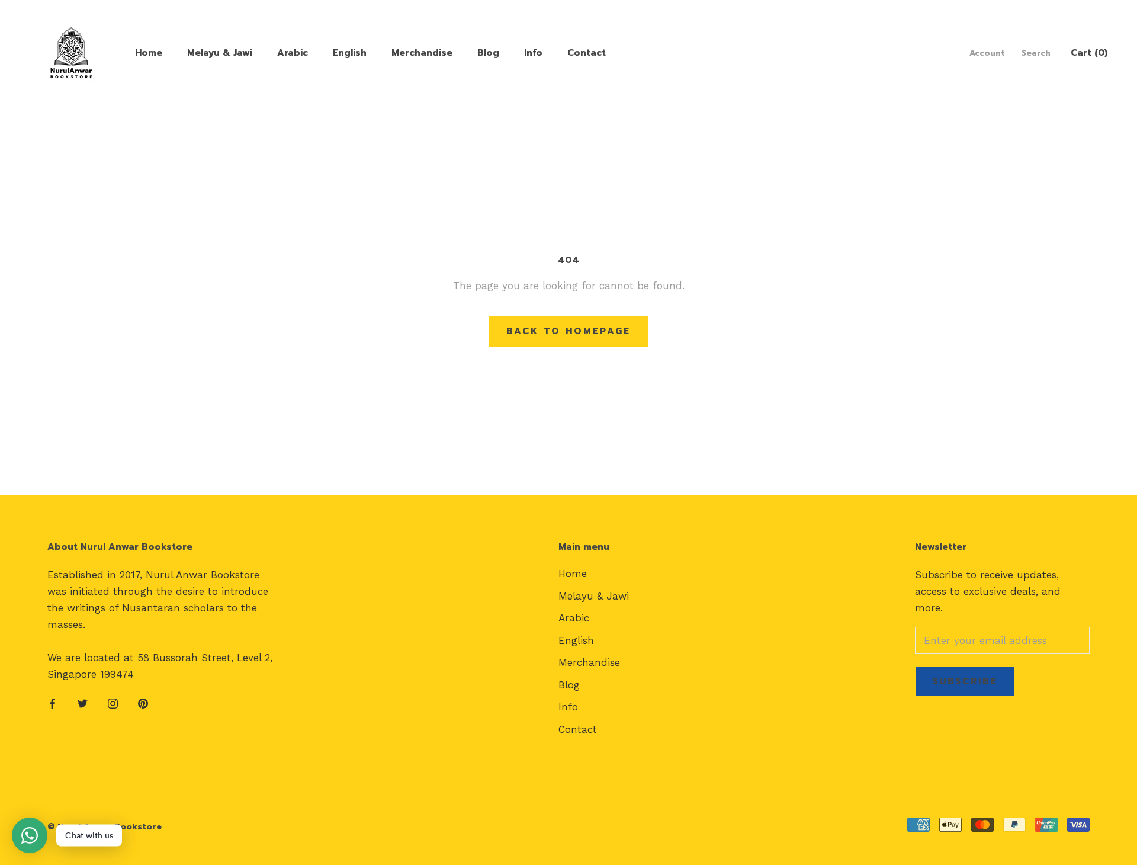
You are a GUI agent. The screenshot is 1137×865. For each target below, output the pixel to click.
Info (533, 52)
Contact (586, 52)
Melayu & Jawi (219, 52)
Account (987, 53)
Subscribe (965, 681)
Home (148, 52)
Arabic (292, 52)
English (350, 52)
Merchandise (421, 52)
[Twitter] (83, 702)
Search (1036, 53)
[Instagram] (113, 702)
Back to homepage (568, 331)
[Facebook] (52, 702)
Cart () (1089, 52)
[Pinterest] (143, 702)
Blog (488, 52)
